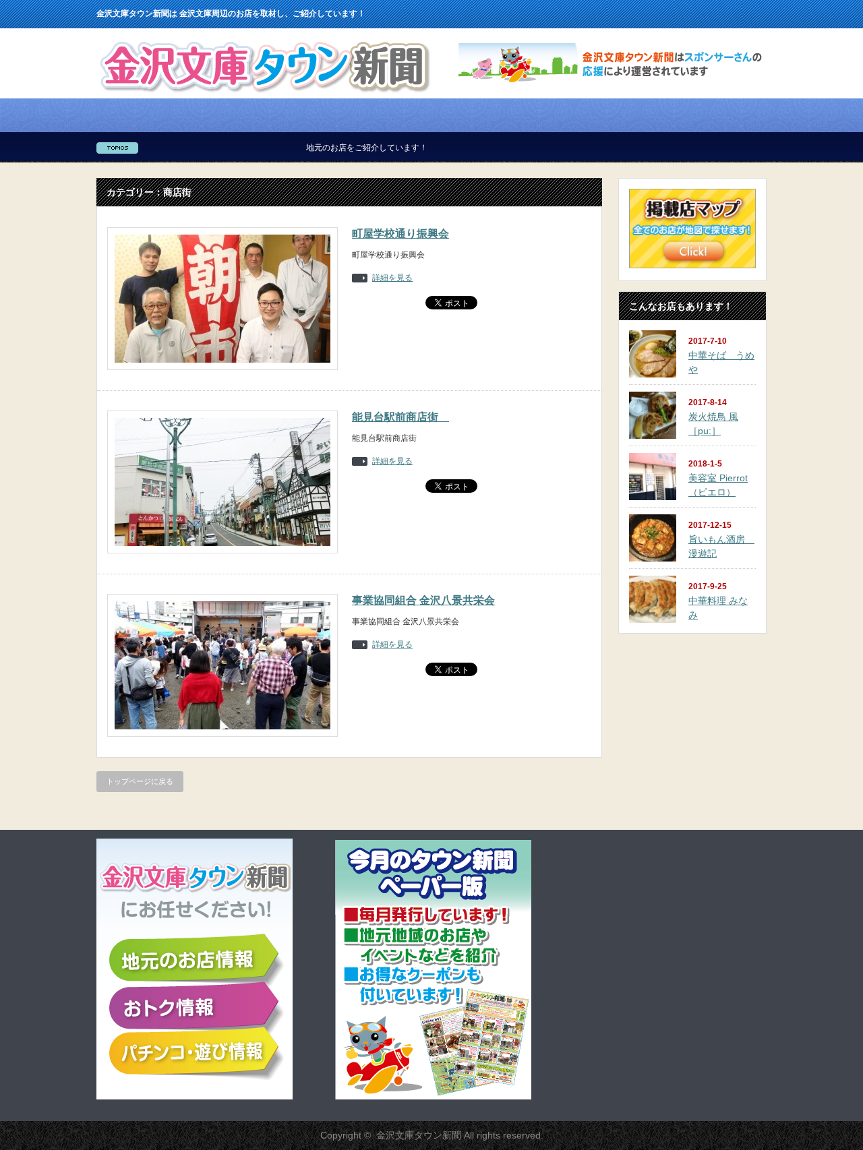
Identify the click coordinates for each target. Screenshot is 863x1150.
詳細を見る (392, 278)
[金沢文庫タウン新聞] (264, 95)
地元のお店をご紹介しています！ (331, 147)
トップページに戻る (140, 781)
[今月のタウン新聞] (433, 1097)
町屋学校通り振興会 (400, 233)
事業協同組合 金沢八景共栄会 (423, 600)
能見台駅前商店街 (400, 417)
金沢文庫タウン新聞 (418, 1135)
